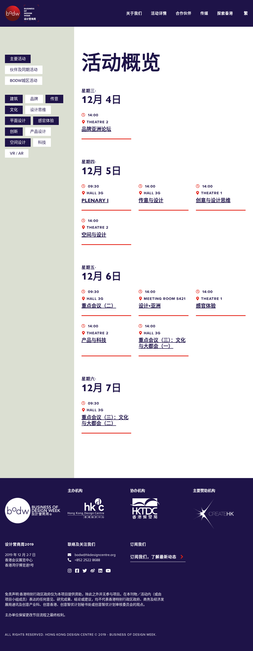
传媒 (204, 13)
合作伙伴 (183, 13)
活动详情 (159, 13)
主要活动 (18, 58)
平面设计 (18, 120)
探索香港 (225, 13)
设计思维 (38, 109)
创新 (14, 131)
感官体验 (46, 120)
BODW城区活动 (23, 80)
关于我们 (134, 13)
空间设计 (18, 142)
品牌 (34, 98)
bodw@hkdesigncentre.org (95, 555)
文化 (14, 109)
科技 (42, 142)
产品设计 (38, 131)
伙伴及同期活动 (24, 69)
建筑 (14, 98)
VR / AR (16, 153)
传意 (54, 98)
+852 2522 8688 (87, 560)
